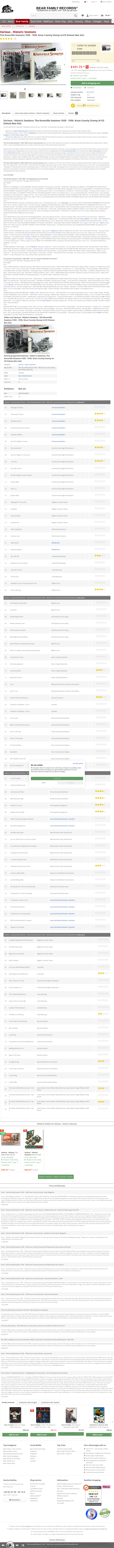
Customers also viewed (50, 1402)
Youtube (33, 1461)
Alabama (54, 231)
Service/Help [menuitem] (106, 2)
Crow (103, 219)
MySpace (33, 1456)
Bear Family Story (9, 1461)
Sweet (102, 223)
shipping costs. (29, 1526)
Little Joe (10, 285)
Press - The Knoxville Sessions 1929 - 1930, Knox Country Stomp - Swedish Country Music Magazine (33, 1233)
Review (72, 113)
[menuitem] (54, 15)
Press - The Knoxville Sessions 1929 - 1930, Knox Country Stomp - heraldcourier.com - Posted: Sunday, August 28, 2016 (40, 1210)
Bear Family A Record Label (66, 1451)
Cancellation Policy (36, 1489)
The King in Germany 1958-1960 (71, 1426)
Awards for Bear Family (64, 1449)
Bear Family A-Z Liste (10, 1451)
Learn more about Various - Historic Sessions (32, 113)
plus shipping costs (84, 70)
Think (32, 293)
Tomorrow (47, 235)
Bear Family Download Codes (13, 1454)
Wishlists (77, 2)
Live (20, 205)
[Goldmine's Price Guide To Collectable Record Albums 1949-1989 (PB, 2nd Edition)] (99, 1415)
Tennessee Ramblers (69, 151)
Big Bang (32, 133)
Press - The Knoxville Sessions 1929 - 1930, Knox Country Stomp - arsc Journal (26, 1353)
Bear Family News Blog (37, 1449)
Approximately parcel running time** (69, 1484)
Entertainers (97, 151)
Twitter (32, 1459)
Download (91, 97)
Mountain (11, 153)
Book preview (58, 113)
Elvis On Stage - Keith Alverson (15, 1426)
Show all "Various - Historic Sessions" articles (56, 1177)
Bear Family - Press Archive (12, 1449)
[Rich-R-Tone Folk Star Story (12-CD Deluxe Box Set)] (33, 1139)
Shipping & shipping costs (65, 1501)
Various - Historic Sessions (18, 31)
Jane (9, 315)
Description (6, 113)
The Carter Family (18, 135)
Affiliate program (62, 1496)
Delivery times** (35, 1496)
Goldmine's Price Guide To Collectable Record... (99, 1426)
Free (27, 235)
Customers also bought (28, 1402)
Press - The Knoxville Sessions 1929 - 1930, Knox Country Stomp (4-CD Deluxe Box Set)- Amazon (32, 1265)
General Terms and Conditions (67, 1493)
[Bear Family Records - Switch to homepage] (7, 9)
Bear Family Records (21, 131)
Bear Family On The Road (11, 1459)
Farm (70, 311)
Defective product (36, 1491)
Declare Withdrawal (57, 1540)
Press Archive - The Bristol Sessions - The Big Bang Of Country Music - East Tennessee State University (34, 1373)
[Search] (75, 15)
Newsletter (33, 1498)
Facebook (33, 1451)
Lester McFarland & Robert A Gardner (62, 819)
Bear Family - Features (64, 1454)
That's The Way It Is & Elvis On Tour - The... (43, 1426)
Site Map (60, 1498)
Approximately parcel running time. (96, 1529)
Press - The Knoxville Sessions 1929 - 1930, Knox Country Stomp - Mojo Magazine (27, 1192)
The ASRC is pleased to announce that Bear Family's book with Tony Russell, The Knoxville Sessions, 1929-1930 (37, 1340)
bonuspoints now (92, 106)
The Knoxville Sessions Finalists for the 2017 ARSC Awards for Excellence (24, 1310)
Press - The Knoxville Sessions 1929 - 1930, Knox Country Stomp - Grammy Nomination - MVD (32, 1278)
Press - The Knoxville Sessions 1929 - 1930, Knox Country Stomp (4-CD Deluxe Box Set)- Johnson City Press (36, 1247)
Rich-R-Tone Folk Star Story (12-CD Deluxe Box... (32, 1153)
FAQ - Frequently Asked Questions (68, 1489)
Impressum (34, 1501)
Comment (90, 88)
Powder (98, 313)
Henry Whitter (84, 219)
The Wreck (96, 203)
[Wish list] (82, 15)
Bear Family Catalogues (11, 1456)
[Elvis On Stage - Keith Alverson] (15, 1415)
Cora (64, 209)
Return (32, 1493)
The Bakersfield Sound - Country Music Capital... (10, 1153)
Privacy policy (78, 763)
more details (69, 1433)
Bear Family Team (9, 1463)
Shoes (30, 239)
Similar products (8, 1402)
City (15, 137)
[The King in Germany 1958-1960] (71, 1415)
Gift (103, 297)
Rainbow (34, 247)
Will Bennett (56, 543)
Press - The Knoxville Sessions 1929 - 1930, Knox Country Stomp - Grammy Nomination (29, 1294)
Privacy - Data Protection (65, 1486)
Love (46, 247)
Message (65, 203)
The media (60, 1503)
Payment (60, 1491)
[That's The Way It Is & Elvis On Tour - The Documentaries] (43, 1415)
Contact (32, 1486)
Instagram (33, 1454)
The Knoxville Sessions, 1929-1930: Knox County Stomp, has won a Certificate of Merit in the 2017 (33, 1326)
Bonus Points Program (37, 1484)
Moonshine (46, 301)
